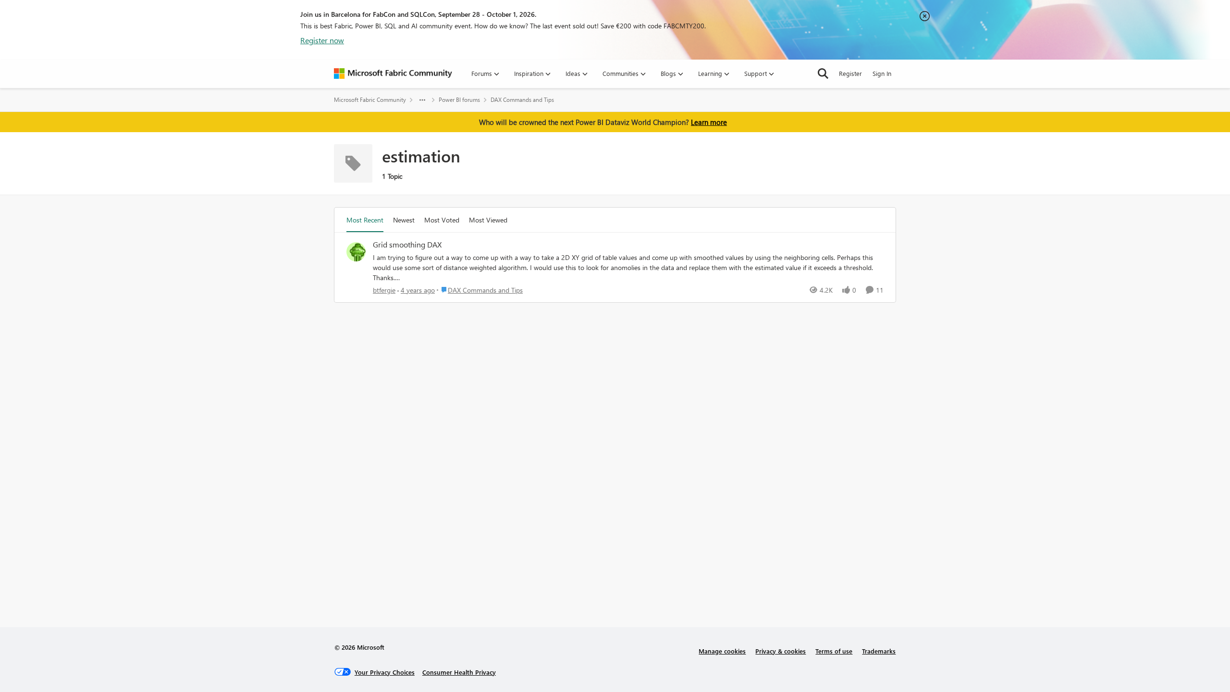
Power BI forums (459, 99)
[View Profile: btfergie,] (356, 251)
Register (850, 73)
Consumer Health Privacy (459, 672)
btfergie (384, 290)
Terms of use (833, 651)
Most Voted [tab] (441, 219)
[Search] (823, 73)
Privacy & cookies (780, 651)
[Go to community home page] (393, 73)
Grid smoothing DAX (407, 244)
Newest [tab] (404, 219)
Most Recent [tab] (364, 219)
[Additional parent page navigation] (422, 100)
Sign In (882, 73)
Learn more (709, 122)
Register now (322, 40)
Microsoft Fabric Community (370, 99)
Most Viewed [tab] (488, 219)
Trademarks (879, 651)
